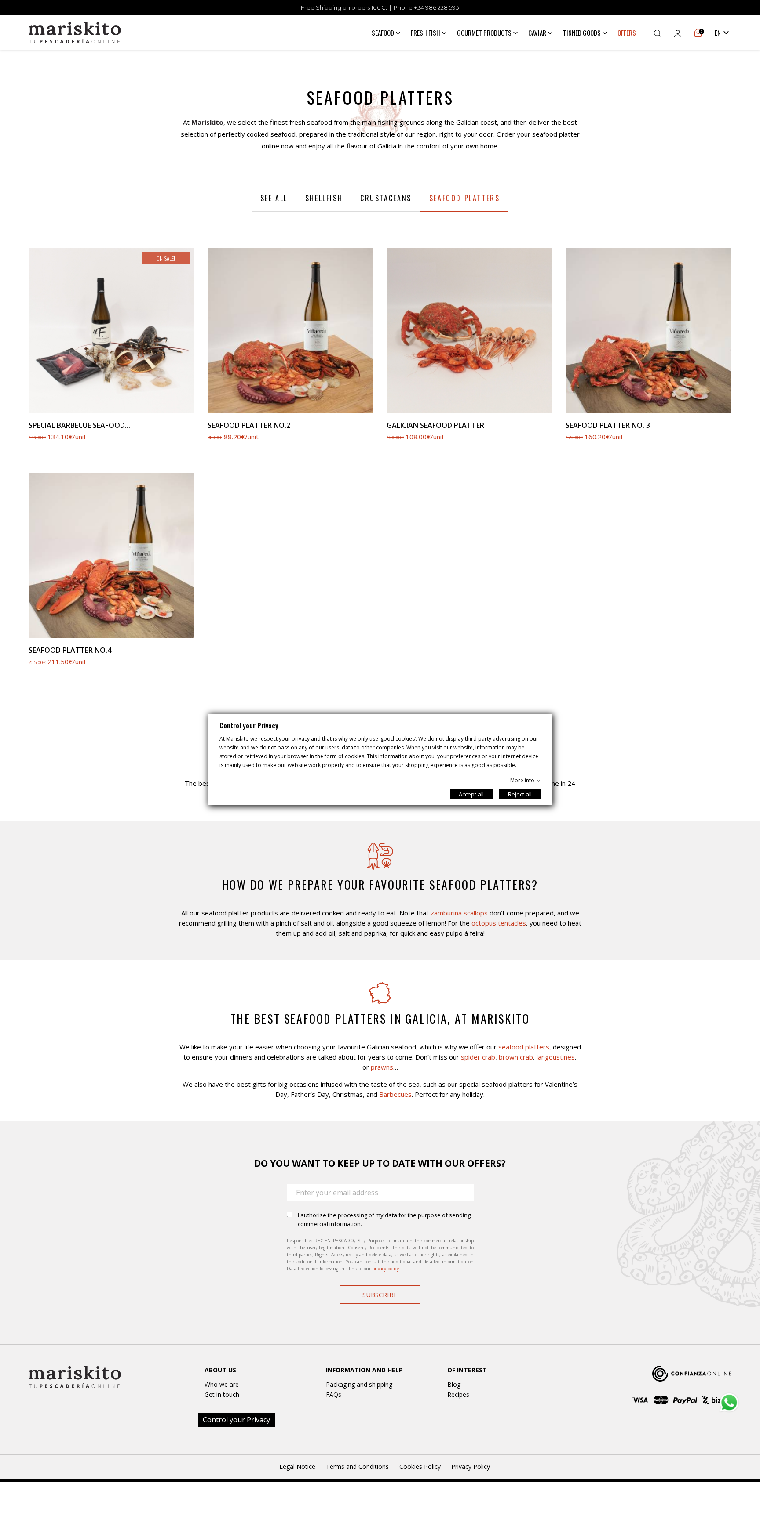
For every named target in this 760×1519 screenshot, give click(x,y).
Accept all (471, 794)
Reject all (520, 794)
